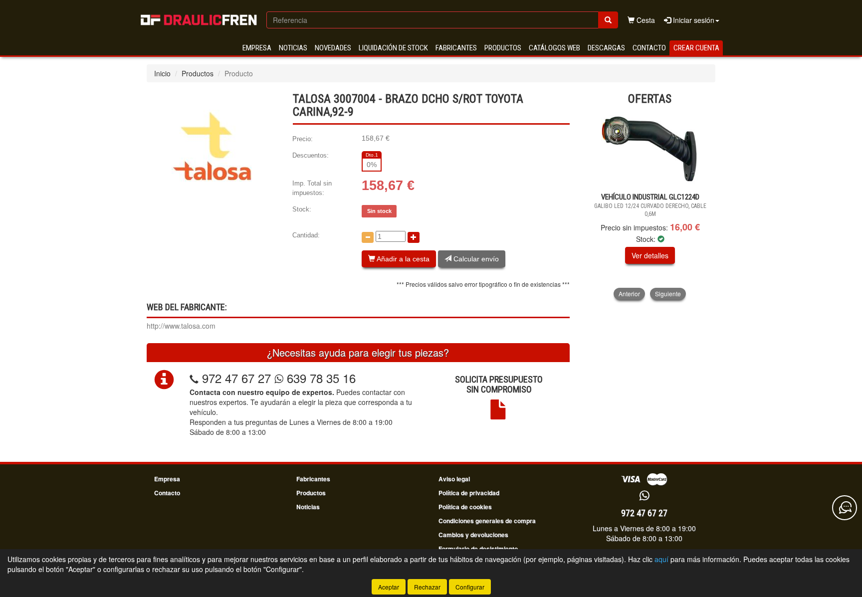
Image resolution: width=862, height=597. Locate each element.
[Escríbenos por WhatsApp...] (644, 496)
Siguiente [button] (668, 293)
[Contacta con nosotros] (844, 507)
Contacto (649, 47)
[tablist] (650, 206)
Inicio (162, 73)
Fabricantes (456, 47)
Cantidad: (306, 235)
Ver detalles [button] (650, 255)
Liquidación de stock (393, 47)
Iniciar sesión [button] (692, 20)
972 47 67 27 (236, 378)
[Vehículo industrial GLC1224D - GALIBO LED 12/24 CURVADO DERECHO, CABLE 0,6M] (650, 149)
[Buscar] (608, 19)
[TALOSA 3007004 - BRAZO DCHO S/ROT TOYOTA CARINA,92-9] (212, 144)
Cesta (645, 20)
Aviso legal (454, 478)
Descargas (606, 47)
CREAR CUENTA (696, 47)
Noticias (293, 47)
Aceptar (388, 587)
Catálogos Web (554, 47)
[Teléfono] (194, 378)
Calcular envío (475, 259)
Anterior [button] (629, 293)
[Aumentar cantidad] (414, 237)
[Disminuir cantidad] (368, 237)
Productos (502, 47)
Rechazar (427, 587)
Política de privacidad (468, 492)
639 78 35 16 (319, 378)
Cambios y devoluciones (473, 534)
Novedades (333, 47)
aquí (661, 559)
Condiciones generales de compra (487, 520)
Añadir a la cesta (402, 259)
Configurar (469, 587)
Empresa (256, 47)
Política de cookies (465, 506)
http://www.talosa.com (181, 326)
